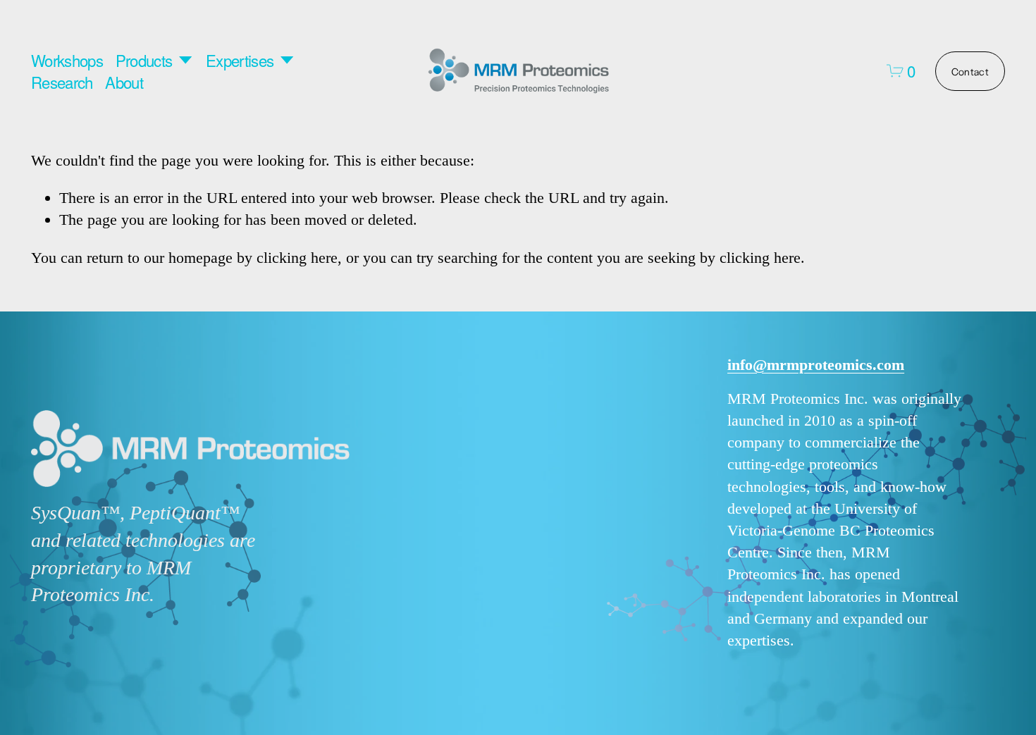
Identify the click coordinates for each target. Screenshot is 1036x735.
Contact (970, 71)
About (124, 82)
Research (62, 82)
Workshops (67, 60)
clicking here (297, 257)
